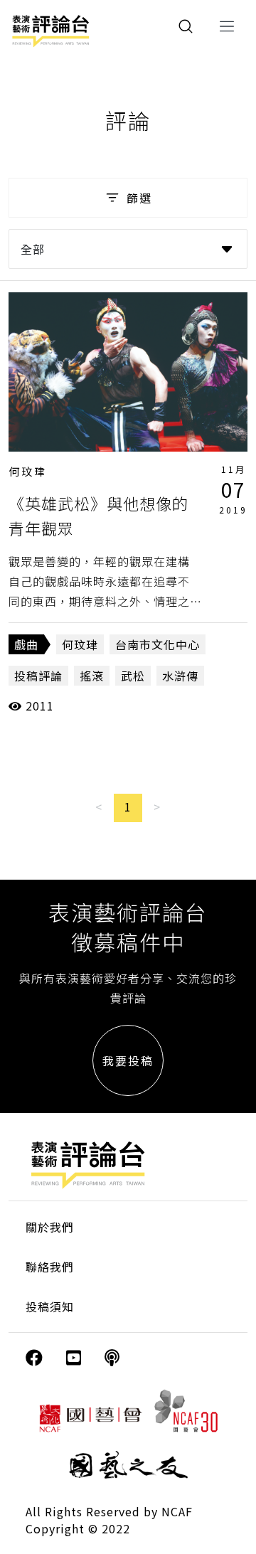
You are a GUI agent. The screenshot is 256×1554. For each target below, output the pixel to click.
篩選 (139, 197)
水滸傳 (180, 675)
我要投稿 (128, 1060)
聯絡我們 (50, 1266)
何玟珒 (28, 471)
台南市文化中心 (157, 644)
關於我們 (50, 1226)
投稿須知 (50, 1306)
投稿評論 (38, 675)
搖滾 (92, 675)
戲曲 (26, 644)
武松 (133, 675)
